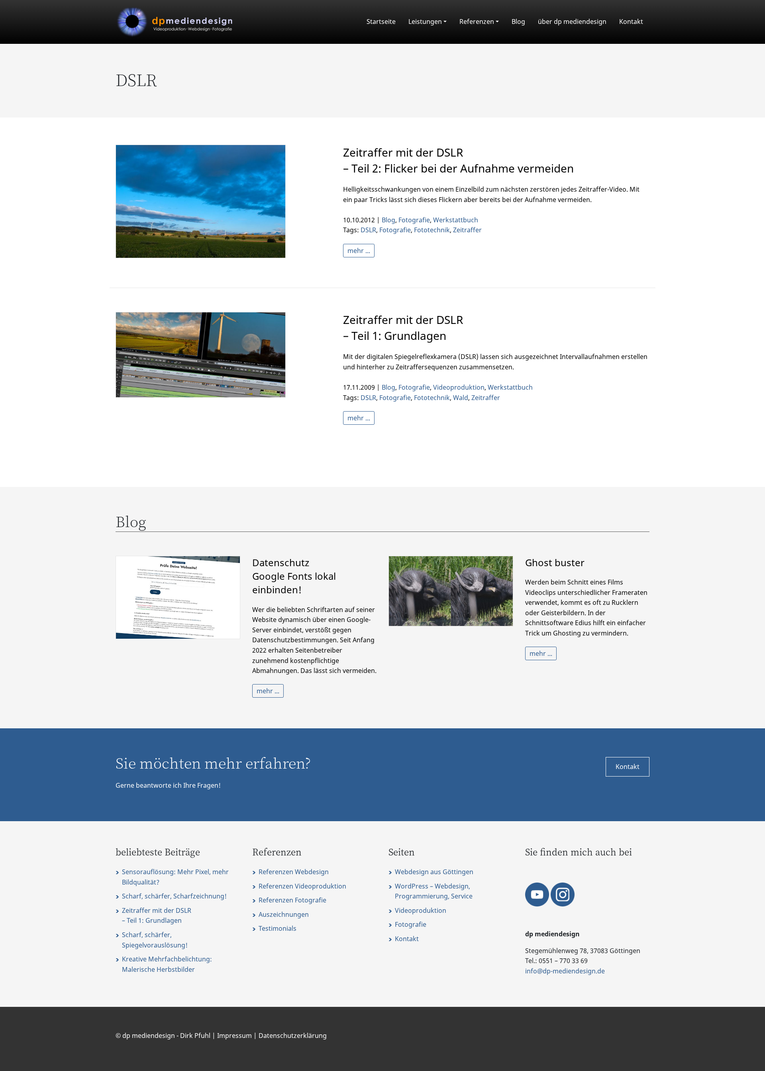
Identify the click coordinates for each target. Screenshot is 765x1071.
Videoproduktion (458, 387)
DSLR (368, 230)
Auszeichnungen (284, 914)
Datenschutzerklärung (293, 1035)
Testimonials (277, 928)
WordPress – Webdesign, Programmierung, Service (434, 891)
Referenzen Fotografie (292, 900)
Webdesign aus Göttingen (434, 871)
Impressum (234, 1035)
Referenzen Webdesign (294, 871)
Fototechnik (432, 230)
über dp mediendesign (572, 21)
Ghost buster (555, 562)
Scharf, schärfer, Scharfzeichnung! (174, 896)
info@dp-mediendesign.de (565, 971)
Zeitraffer (467, 230)
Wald (460, 397)
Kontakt (631, 21)
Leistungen (425, 21)
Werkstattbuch (455, 220)
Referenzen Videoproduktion (302, 886)
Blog (518, 21)
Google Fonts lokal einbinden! (294, 576)
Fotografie (414, 220)
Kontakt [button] (627, 766)
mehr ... (358, 250)
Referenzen (476, 21)
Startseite (381, 21)
